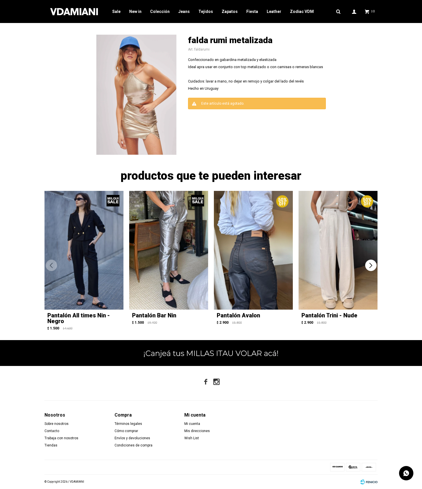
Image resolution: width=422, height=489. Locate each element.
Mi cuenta (192, 424)
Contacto (51, 431)
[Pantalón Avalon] (253, 250)
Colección (160, 11)
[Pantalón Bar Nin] (168, 250)
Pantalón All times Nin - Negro (78, 318)
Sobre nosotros (56, 424)
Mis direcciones (197, 431)
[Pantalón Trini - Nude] (338, 250)
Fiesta (252, 11)
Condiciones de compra (133, 445)
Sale (116, 11)
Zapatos (230, 11)
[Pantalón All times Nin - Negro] (83, 250)
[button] (371, 265)
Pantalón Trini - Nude (329, 315)
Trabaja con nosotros (61, 438)
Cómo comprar (126, 431)
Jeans (184, 11)
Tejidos (205, 11)
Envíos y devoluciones (132, 438)
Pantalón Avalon (238, 315)
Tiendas (50, 445)
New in (135, 11)
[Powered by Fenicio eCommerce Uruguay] (369, 482)
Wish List (191, 438)
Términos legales (128, 424)
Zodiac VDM (302, 11)
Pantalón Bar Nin (154, 315)
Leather (274, 11)
